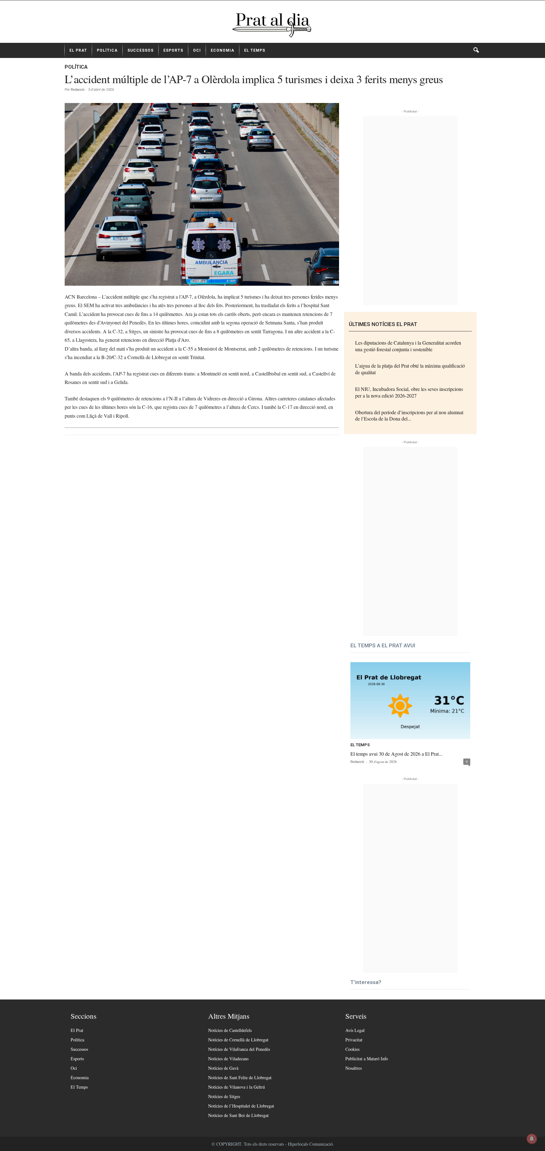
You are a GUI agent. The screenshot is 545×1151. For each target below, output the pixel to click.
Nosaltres (353, 1068)
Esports (173, 50)
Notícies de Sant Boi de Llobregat (238, 1115)
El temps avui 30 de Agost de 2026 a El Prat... (396, 753)
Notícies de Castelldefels (230, 1030)
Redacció (77, 90)
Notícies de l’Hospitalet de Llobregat (241, 1106)
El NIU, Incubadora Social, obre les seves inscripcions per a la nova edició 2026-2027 (409, 392)
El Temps (254, 50)
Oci (197, 50)
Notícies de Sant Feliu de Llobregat (240, 1077)
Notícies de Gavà (223, 1068)
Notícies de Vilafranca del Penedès (239, 1049)
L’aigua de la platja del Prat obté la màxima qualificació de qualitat (410, 368)
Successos (140, 50)
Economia (222, 50)
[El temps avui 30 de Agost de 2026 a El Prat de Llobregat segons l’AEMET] (410, 700)
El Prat (78, 50)
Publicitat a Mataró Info (366, 1059)
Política (107, 50)
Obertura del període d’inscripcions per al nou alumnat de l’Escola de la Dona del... (409, 415)
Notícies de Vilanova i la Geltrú (236, 1087)
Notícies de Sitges (224, 1096)
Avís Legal (355, 1030)
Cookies (352, 1049)
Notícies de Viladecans (228, 1059)
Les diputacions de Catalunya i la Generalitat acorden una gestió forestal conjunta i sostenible (408, 345)
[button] (476, 50)
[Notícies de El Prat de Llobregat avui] (272, 24)
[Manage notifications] (532, 1139)
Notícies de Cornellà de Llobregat (238, 1040)
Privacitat (353, 1040)
